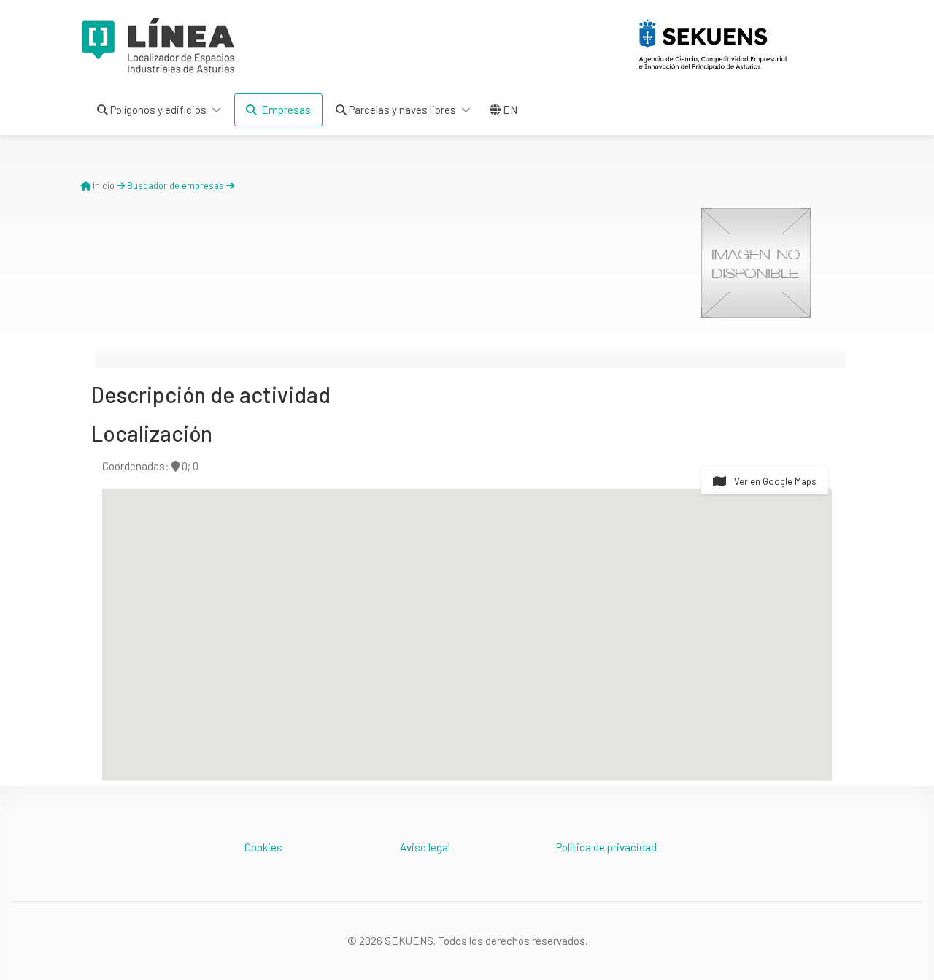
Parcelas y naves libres (401, 109)
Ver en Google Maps (774, 481)
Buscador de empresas (175, 185)
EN (509, 109)
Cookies (263, 847)
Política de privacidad (606, 847)
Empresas (284, 109)
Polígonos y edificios (157, 109)
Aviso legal (425, 847)
